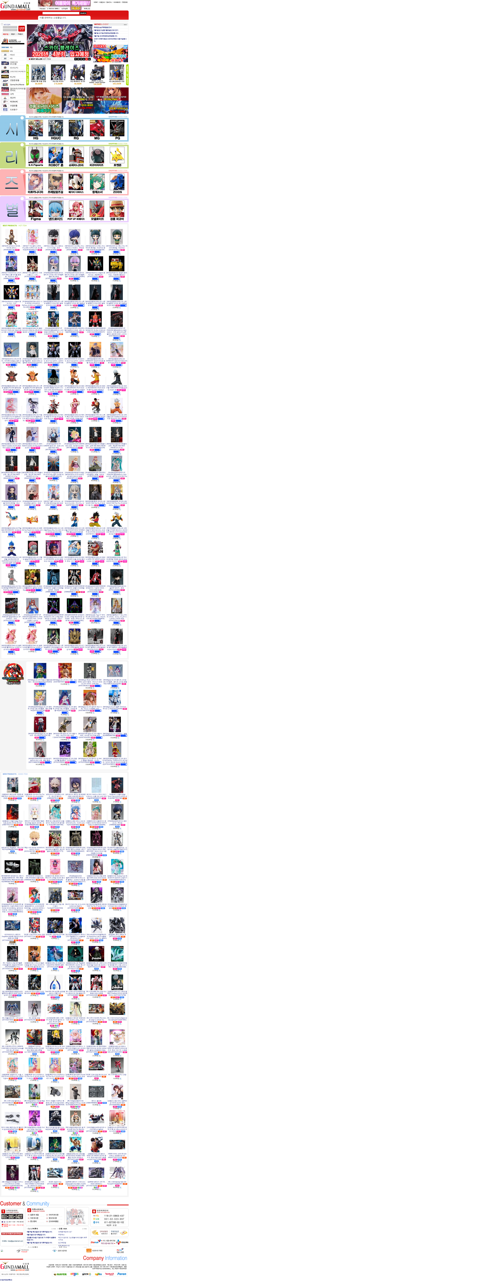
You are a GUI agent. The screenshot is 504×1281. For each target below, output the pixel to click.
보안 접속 (7, 24)
